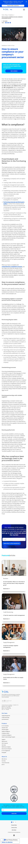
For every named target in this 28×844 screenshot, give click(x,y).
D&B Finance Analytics (6, 747)
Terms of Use (14, 827)
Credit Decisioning (5, 717)
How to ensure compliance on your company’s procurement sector (12, 17)
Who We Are (4, 759)
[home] (7, 10)
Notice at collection (7, 842)
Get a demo (14, 71)
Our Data (4, 760)
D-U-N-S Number (5, 725)
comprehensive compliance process (12, 266)
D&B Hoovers (4, 741)
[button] (23, 9)
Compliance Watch (5, 733)
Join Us (3, 764)
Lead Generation (5, 719)
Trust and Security (5, 762)
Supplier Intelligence (6, 731)
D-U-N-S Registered (6, 750)
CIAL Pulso (4, 745)
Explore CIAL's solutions (13, 5)
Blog (6, 15)
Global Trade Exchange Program (8, 737)
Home (3, 15)
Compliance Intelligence (6, 735)
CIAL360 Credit (5, 727)
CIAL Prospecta (5, 743)
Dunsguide (4, 752)
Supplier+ (4, 739)
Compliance (10, 15)
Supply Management (6, 715)
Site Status (14, 830)
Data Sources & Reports (7, 748)
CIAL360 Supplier (5, 729)
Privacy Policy (14, 825)
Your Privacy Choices (12, 840)
